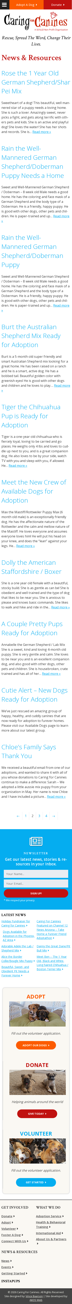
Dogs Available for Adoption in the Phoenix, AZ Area (19, 936)
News (5, 1261)
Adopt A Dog (25, 5)
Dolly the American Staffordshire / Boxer (31, 567)
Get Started (35, 1182)
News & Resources (19, 1252)
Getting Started (13, 1273)
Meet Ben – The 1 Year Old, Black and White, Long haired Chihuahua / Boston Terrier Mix (52, 963)
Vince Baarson (34, 1296)
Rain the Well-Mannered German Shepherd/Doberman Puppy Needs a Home (32, 161)
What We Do (48, 1207)
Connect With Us (13, 1241)
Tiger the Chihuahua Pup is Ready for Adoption (31, 415)
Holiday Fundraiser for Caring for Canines (15, 923)
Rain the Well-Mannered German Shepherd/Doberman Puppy (32, 251)
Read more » (41, 132)
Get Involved (14, 1207)
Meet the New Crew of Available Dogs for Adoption (33, 491)
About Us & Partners (51, 1239)
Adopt (6, 1222)
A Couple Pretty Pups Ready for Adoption (32, 628)
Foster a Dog (11, 1235)
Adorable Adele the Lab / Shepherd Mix (17, 948)
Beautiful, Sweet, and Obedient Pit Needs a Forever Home (15, 971)
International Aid (48, 1233)
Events (6, 1267)
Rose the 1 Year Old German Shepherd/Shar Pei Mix (35, 82)
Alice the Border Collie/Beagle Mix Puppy (17, 959)
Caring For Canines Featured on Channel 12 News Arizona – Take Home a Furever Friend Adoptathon (52, 929)
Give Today (36, 1113)
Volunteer (8, 1229)
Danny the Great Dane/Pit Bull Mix (53, 948)
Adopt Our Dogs (35, 1045)
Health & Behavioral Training (50, 1224)
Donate (56, 5)
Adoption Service (48, 1216)
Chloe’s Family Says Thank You (28, 751)
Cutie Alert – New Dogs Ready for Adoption (34, 694)
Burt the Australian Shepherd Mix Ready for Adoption (31, 335)
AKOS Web (36, 1300)
